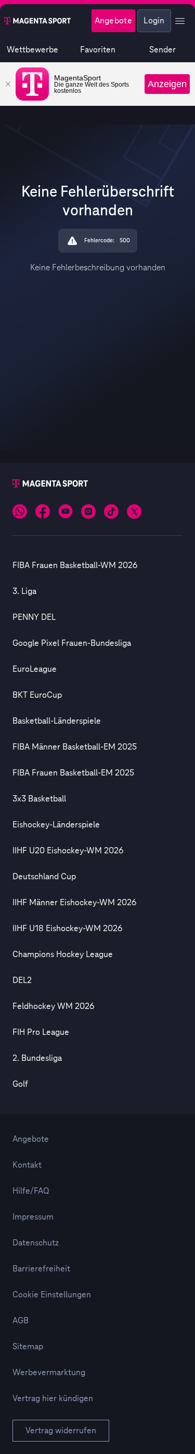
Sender (162, 49)
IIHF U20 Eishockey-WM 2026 (67, 850)
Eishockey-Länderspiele (56, 824)
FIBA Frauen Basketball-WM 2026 (74, 565)
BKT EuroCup (37, 695)
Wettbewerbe (32, 49)
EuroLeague (34, 669)
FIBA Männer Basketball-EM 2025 (74, 747)
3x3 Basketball (39, 799)
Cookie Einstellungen (51, 1294)
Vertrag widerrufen (60, 1430)
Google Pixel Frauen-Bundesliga (71, 643)
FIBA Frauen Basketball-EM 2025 (73, 773)
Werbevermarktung (48, 1372)
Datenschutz (35, 1243)
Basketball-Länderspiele (56, 721)
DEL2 (22, 980)
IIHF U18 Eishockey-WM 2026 (67, 928)
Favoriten (97, 49)
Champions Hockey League (62, 954)
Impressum (33, 1217)
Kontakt (27, 1165)
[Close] (8, 84)
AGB (20, 1320)
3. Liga (24, 591)
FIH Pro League (40, 1032)
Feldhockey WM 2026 (53, 1006)
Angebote (113, 20)
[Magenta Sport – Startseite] (37, 21)
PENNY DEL (34, 617)
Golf (20, 1084)
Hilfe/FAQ (30, 1191)
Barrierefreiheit (41, 1268)
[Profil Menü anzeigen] (180, 20)
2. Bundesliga (37, 1058)
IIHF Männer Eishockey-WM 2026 (74, 902)
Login (154, 20)
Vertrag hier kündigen (52, 1398)
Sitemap (27, 1346)
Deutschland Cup (44, 876)
